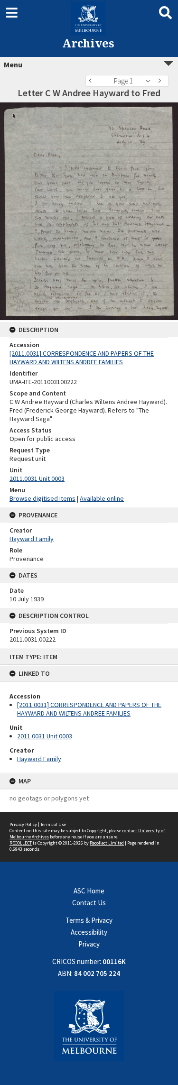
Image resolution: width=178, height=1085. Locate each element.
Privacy (89, 943)
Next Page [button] (161, 80)
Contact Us (89, 902)
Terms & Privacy (89, 920)
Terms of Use (53, 824)
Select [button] (150, 80)
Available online (102, 498)
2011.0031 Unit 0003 (44, 736)
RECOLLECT (20, 843)
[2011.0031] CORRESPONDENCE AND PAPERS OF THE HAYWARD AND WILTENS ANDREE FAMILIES (89, 708)
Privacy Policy (23, 824)
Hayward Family (39, 758)
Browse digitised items (42, 498)
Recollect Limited (107, 843)
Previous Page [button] (92, 80)
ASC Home (89, 890)
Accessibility (89, 932)
